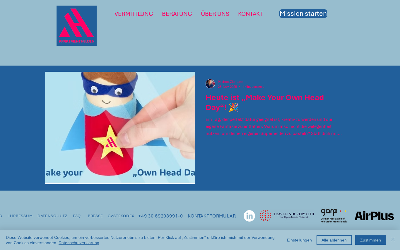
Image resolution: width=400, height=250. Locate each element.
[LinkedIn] (249, 216)
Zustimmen (370, 240)
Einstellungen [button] (299, 240)
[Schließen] (392, 240)
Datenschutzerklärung (79, 242)
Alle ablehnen (334, 240)
